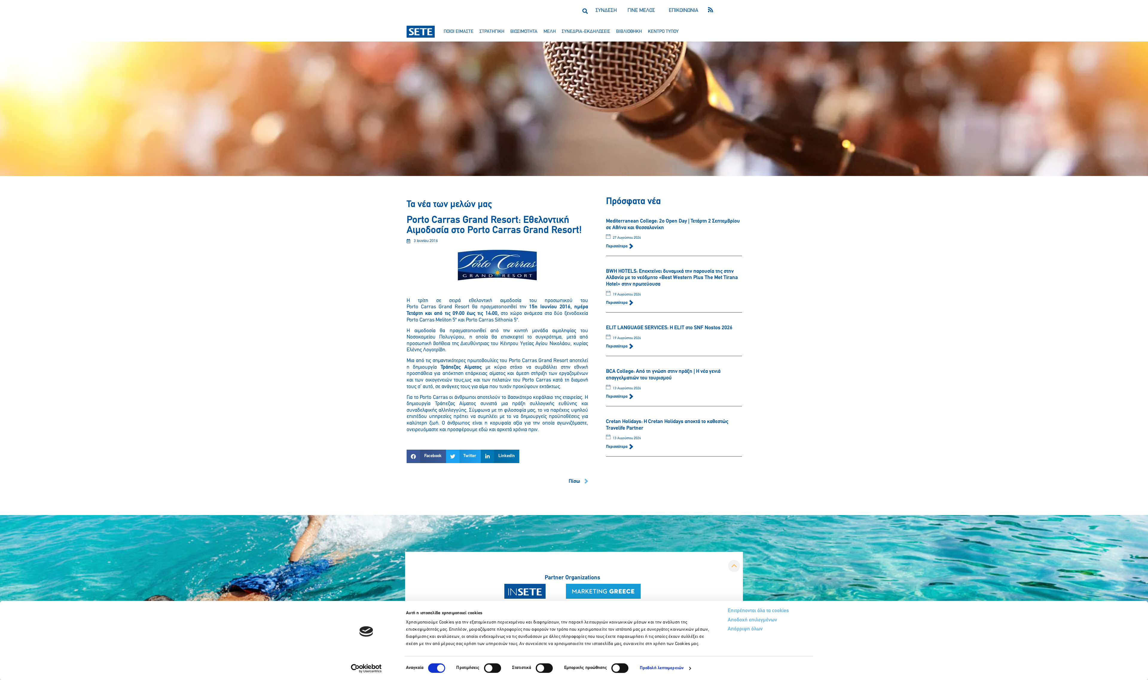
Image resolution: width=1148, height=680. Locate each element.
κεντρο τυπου (663, 31)
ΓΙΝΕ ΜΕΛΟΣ (641, 10)
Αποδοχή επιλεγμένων (752, 620)
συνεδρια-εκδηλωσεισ (586, 31)
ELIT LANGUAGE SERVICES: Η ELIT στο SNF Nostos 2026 (669, 328)
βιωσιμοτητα (524, 31)
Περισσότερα (617, 246)
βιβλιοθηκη (629, 31)
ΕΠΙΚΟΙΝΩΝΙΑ (683, 10)
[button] (585, 11)
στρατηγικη (492, 31)
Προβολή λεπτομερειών (662, 668)
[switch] (492, 668)
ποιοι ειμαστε (459, 31)
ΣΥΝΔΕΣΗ (606, 10)
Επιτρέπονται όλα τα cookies (758, 611)
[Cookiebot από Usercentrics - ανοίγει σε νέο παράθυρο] (366, 668)
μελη (550, 31)
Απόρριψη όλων (745, 629)
